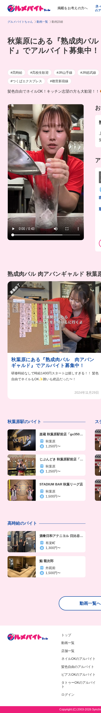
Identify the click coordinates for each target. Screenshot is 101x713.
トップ (66, 635)
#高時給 (16, 72)
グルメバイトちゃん (20, 21)
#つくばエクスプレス (26, 81)
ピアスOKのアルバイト (78, 674)
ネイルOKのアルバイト (78, 659)
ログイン (67, 694)
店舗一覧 (67, 651)
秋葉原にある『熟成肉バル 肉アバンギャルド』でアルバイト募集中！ (52, 362)
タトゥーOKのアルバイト (78, 685)
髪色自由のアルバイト (77, 667)
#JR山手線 (64, 72)
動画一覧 (42, 21)
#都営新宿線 (59, 81)
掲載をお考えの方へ (73, 8)
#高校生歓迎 (39, 72)
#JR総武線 (88, 72)
